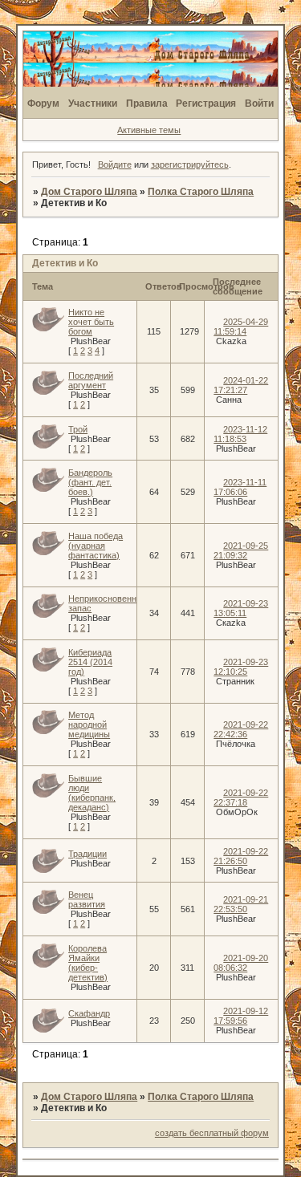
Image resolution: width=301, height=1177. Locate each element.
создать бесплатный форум (212, 1133)
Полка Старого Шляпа (201, 191)
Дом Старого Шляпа (89, 191)
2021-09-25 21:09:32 (241, 550)
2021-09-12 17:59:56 (241, 1015)
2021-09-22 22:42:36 (241, 729)
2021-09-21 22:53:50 (241, 904)
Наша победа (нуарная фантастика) (95, 545)
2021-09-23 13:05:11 (241, 608)
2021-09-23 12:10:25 (241, 666)
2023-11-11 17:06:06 (240, 487)
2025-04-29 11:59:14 (241, 326)
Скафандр (89, 1013)
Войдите (115, 164)
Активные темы (149, 130)
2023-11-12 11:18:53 (240, 434)
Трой (77, 429)
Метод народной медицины (89, 724)
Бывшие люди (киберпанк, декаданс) (92, 792)
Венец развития (86, 899)
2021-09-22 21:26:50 (241, 856)
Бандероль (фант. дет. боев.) (90, 482)
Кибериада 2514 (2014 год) (90, 661)
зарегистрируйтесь (190, 164)
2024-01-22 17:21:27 (241, 385)
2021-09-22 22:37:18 (241, 797)
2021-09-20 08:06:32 (241, 962)
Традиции (87, 853)
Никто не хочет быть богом (91, 321)
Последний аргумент (90, 380)
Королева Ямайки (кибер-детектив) (88, 963)
